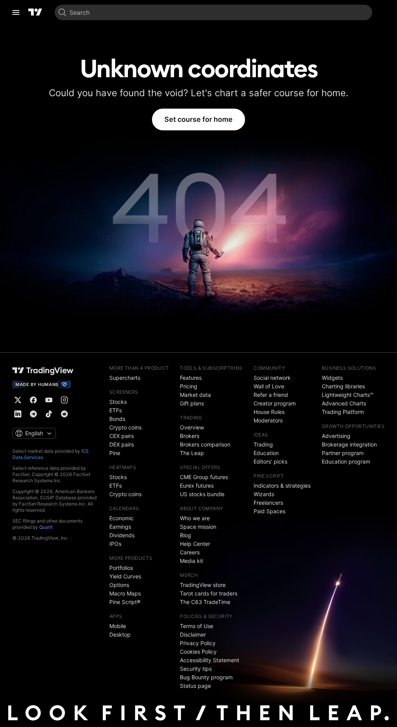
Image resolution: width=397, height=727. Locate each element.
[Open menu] (16, 12)
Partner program (343, 453)
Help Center (195, 543)
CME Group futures (204, 477)
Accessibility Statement (209, 660)
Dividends (122, 535)
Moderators (268, 420)
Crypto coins (125, 427)
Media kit (191, 560)
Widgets (332, 377)
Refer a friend (271, 394)
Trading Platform (343, 412)
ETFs (115, 410)
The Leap (192, 453)
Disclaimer (193, 634)
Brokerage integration (349, 444)
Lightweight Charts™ (347, 394)
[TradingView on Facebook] (33, 400)
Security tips (196, 668)
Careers (190, 552)
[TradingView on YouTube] (48, 400)
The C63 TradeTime (205, 602)
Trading (263, 444)
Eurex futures (197, 485)
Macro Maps (125, 593)
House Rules (269, 412)
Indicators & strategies (282, 485)
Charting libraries (343, 386)
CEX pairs (121, 436)
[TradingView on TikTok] (48, 414)
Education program (346, 461)
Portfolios (121, 567)
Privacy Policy (198, 643)
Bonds (117, 418)
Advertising (336, 436)
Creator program (275, 403)
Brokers (189, 436)
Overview (192, 427)
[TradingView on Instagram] (64, 400)
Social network (272, 377)
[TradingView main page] (35, 12)
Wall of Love (269, 386)
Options (119, 585)
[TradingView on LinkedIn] (17, 414)
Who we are (195, 518)
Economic (121, 518)
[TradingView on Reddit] (64, 414)
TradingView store (203, 585)
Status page (195, 685)
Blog (185, 535)
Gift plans (192, 403)
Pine (114, 453)
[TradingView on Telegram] (33, 414)
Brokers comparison (205, 444)
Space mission (198, 526)
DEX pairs (121, 444)
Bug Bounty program (206, 677)
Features (191, 377)
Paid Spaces (269, 511)
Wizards (264, 494)
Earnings (120, 526)
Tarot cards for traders (208, 593)
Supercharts (124, 377)
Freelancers (268, 502)
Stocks (118, 401)
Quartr (46, 527)
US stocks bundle (202, 494)
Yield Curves (125, 576)
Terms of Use (196, 626)
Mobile (117, 626)
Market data (195, 394)
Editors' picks (270, 461)
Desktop (120, 634)
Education (266, 453)
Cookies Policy (198, 651)
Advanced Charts (344, 403)
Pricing (188, 386)
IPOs (115, 543)
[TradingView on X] (17, 400)
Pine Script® (124, 602)
